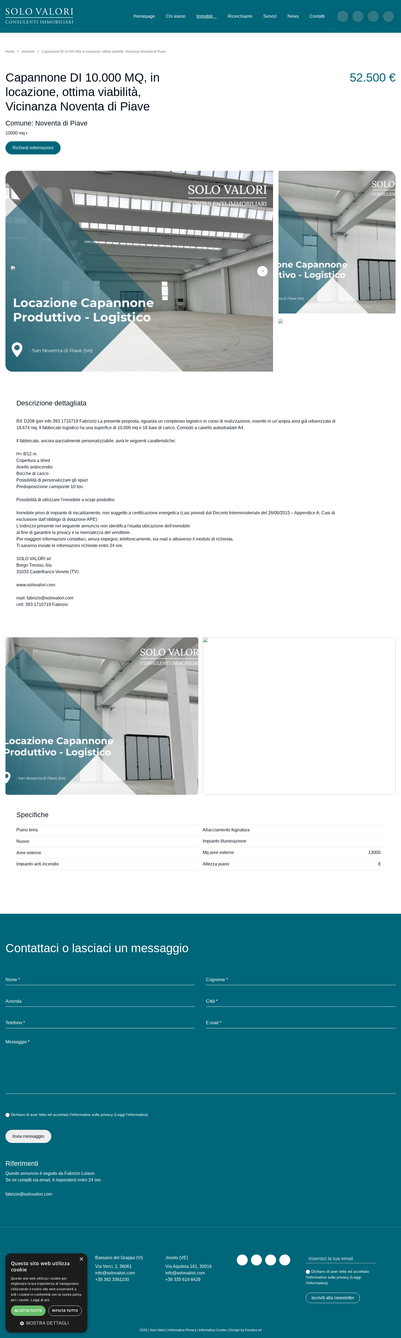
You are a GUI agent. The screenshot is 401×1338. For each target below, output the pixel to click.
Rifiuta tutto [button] (65, 1310)
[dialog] (46, 1293)
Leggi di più (40, 1300)
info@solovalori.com (115, 1273)
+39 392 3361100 (112, 1279)
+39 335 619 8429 (182, 1279)
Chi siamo (175, 16)
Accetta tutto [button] (28, 1310)
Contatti (317, 16)
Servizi (270, 16)
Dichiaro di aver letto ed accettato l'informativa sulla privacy (79, 1114)
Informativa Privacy (182, 1330)
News (293, 16)
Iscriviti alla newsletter (333, 1297)
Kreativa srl (253, 1330)
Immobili (28, 51)
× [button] (81, 1259)
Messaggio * (17, 1042)
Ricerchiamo (240, 16)
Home (9, 51)
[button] (16, 271)
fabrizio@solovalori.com (28, 1194)
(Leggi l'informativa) (131, 1114)
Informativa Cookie (213, 1330)
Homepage (144, 16)
